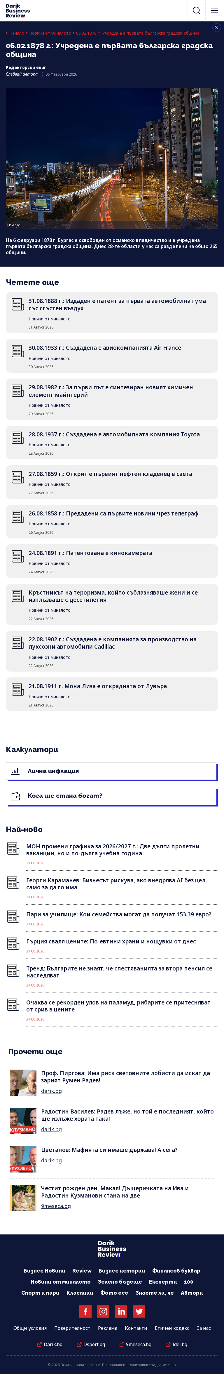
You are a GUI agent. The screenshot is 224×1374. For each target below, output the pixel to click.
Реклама (107, 1328)
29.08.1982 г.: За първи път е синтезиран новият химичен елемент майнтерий (111, 390)
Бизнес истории (122, 1271)
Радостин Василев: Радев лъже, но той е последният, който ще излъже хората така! (127, 1115)
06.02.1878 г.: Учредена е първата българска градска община (138, 33)
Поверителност (72, 1328)
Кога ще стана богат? (64, 795)
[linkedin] (121, 1311)
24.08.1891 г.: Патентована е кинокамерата (90, 553)
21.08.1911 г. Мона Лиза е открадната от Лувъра (98, 686)
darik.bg (51, 1090)
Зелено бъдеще (120, 1282)
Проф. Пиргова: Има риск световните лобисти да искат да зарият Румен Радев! (125, 1076)
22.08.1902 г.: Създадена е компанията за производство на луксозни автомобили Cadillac (113, 643)
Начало (16, 33)
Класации (79, 1293)
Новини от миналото (50, 33)
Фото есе (114, 1293)
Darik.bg (53, 1344)
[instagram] (103, 1311)
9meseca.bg (56, 1205)
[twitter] (139, 1311)
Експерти (163, 1282)
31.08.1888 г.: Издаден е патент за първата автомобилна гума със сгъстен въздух (117, 304)
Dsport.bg (94, 1344)
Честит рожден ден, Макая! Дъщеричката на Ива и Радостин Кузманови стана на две (115, 1191)
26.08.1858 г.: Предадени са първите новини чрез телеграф (113, 513)
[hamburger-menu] (214, 10)
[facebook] (85, 1311)
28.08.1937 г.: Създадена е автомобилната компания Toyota (114, 434)
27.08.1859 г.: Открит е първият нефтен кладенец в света (110, 474)
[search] (196, 10)
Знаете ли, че (154, 1293)
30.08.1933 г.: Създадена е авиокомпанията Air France (105, 347)
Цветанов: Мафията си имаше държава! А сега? (109, 1150)
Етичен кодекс (172, 1328)
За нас (204, 1328)
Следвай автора (22, 74)
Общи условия (30, 1328)
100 (188, 1282)
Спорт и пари (40, 1293)
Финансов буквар (176, 1271)
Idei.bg (179, 1344)
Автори (192, 1293)
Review (82, 1271)
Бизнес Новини (44, 1271)
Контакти (136, 1328)
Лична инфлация (52, 771)
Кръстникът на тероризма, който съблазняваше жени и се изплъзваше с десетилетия (113, 596)
